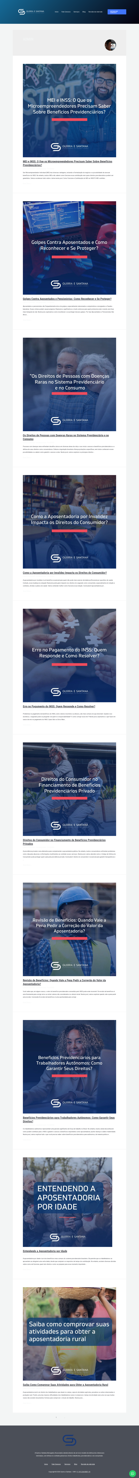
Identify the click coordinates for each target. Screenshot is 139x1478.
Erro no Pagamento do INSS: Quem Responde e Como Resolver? (59, 706)
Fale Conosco (66, 12)
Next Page (114, 1417)
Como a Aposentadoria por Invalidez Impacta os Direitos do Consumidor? (65, 572)
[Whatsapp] (132, 1473)
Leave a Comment (29, 168)
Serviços (76, 12)
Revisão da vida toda (95, 12)
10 (69, 1417)
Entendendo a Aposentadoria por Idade (45, 1251)
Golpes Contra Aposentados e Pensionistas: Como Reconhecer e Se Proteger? (67, 298)
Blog (83, 12)
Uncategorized (41, 168)
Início (56, 12)
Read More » (27, 183)
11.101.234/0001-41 (83, 1472)
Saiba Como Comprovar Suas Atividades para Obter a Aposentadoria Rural (65, 1384)
